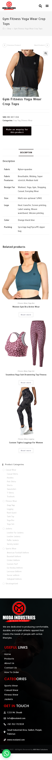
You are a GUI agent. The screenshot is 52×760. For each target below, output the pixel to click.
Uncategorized (12, 583)
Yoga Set (31, 371)
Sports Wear (11, 548)
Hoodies (10, 478)
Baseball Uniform (14, 556)
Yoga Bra (31, 303)
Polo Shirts (11, 481)
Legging (31, 439)
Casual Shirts (12, 474)
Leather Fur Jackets (15, 533)
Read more (26, 315)
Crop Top (16, 120)
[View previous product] (5, 45)
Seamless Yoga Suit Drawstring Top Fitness (26, 374)
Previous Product (14, 45)
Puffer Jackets (13, 540)
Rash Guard (11, 513)
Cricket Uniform (13, 560)
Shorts (10, 485)
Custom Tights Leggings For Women (26, 442)
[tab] (26, 152)
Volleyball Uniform (14, 579)
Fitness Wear (26, 120)
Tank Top (10, 516)
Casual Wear (11, 470)
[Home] (3, 29)
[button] (40, 6)
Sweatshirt (11, 489)
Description (26, 152)
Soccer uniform (13, 575)
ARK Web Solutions (40, 749)
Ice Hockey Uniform (15, 568)
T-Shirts (10, 493)
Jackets (9, 529)
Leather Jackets (13, 536)
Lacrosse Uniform (14, 571)
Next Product (39, 45)
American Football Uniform (18, 553)
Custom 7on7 (12, 564)
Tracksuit (11, 496)
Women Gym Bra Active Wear (26, 307)
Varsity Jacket (13, 544)
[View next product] (47, 45)
